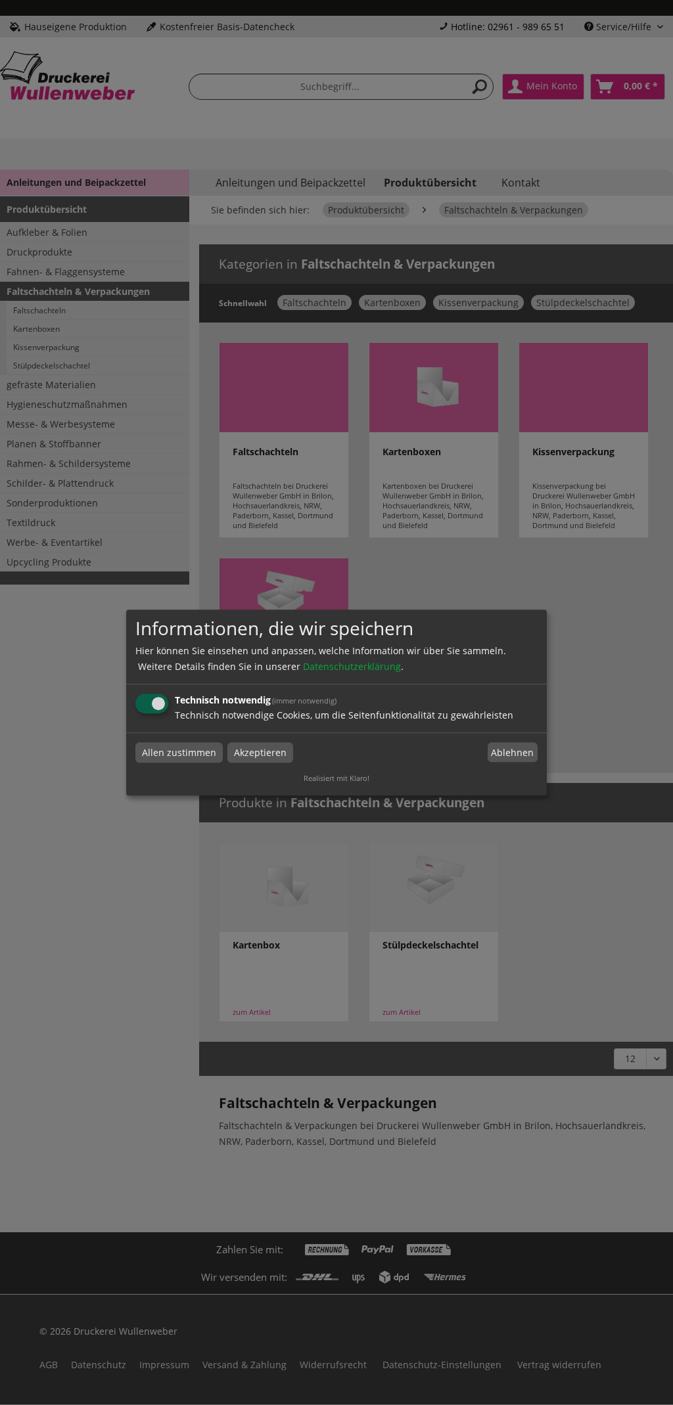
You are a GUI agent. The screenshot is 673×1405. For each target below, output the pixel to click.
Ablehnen (512, 752)
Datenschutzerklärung (352, 666)
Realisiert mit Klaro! (336, 778)
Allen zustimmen (179, 752)
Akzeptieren (260, 752)
